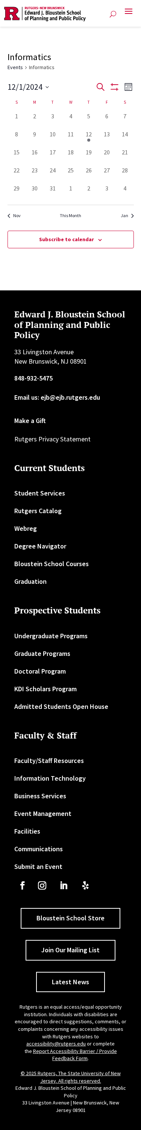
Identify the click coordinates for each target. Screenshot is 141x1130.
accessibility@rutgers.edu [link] (56, 1043)
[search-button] (113, 14)
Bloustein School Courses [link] (51, 563)
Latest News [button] (70, 981)
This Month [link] (70, 215)
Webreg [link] (25, 528)
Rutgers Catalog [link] (38, 510)
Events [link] (15, 67)
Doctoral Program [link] (40, 671)
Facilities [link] (27, 831)
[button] (129, 14)
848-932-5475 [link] (33, 378)
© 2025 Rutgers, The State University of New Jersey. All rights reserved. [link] (71, 1077)
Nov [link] (17, 215)
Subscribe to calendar (66, 239)
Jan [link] (124, 215)
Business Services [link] (40, 796)
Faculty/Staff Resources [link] (49, 760)
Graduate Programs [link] (42, 653)
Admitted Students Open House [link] (61, 706)
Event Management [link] (42, 813)
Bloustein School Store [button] (70, 918)
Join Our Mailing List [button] (70, 950)
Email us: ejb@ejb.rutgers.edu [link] (57, 397)
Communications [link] (38, 848)
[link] (45, 14)
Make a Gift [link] (30, 420)
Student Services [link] (39, 493)
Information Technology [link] (50, 778)
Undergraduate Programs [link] (51, 635)
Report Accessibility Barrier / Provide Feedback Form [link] (75, 1055)
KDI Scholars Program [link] (45, 688)
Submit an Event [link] (38, 866)
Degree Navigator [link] (40, 546)
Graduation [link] (30, 581)
